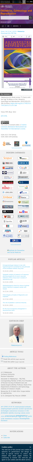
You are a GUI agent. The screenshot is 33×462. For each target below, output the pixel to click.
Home (2, 31)
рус (31, 2)
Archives (15, 26)
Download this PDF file (8, 33)
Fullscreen (24, 90)
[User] (24, 2)
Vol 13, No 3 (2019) (11, 31)
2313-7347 (17, 1)
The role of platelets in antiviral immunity (14, 302)
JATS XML (4, 116)
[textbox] (16, 18)
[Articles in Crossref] (17, 143)
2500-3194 (17, 2)
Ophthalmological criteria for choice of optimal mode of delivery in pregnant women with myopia (16, 287)
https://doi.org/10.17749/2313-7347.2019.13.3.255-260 (16, 104)
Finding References (10, 356)
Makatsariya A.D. (16, 345)
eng (28, 2)
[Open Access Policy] (7, 143)
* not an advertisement (16, 148)
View (5, 436)
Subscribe (6, 438)
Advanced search (5, 22)
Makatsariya (21, 31)
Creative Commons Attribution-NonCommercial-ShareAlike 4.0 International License (14, 127)
